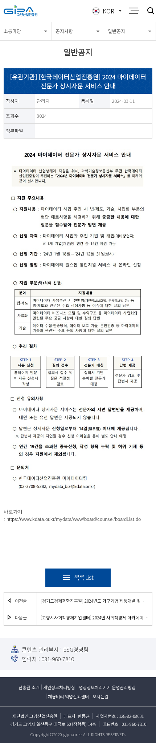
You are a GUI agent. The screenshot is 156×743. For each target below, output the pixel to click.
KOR (108, 11)
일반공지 (116, 31)
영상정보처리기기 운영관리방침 (107, 687)
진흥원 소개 (29, 687)
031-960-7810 (57, 659)
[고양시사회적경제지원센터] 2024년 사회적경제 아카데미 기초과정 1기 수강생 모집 (94, 617)
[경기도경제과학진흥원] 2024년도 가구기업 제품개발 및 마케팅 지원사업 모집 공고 (94, 601)
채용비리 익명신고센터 (68, 696)
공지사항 (64, 31)
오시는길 (100, 696)
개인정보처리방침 (59, 687)
